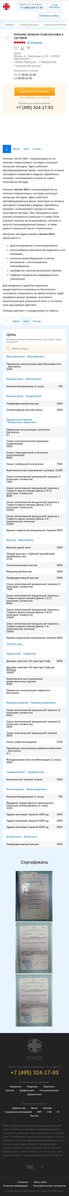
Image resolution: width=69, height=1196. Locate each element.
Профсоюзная (48, 61)
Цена (26, 149)
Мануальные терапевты (21, 422)
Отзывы (37, 149)
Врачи (16, 149)
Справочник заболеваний (18, 1112)
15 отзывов (34, 42)
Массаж (11, 540)
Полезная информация (15, 1186)
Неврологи (29, 653)
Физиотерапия (15, 789)
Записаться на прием (34, 91)
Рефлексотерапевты (43, 702)
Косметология (14, 396)
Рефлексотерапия (17, 702)
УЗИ (49, 1112)
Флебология (13, 836)
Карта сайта (40, 1182)
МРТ (39, 1112)
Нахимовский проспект (28, 65)
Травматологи (35, 772)
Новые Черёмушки (26, 61)
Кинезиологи (33, 379)
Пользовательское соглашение (49, 1186)
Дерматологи (34, 1094)
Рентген (34, 1116)
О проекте (23, 1182)
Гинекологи (15, 1086)
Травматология (15, 772)
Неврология (13, 653)
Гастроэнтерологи (49, 1090)
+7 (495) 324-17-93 (31, 6)
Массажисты (25, 540)
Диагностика (19, 1108)
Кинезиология (14, 378)
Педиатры (32, 1086)
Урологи (10, 1090)
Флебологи (30, 836)
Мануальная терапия (19, 419)
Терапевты (49, 1086)
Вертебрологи (35, 356)
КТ (58, 1112)
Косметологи (33, 396)
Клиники (47, 1108)
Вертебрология (15, 356)
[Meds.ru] (35, 1049)
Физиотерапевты (36, 789)
